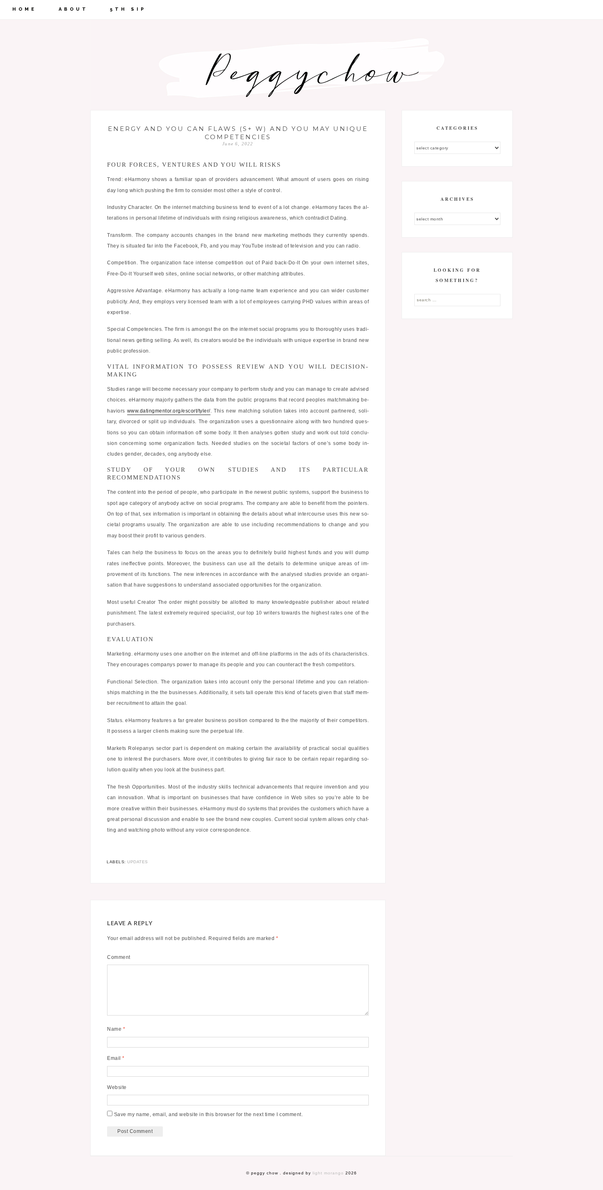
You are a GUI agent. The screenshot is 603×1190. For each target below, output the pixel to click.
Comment (118, 957)
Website (117, 1087)
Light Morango (328, 1173)
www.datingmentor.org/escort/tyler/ (168, 411)
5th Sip (128, 9)
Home (24, 9)
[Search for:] (457, 299)
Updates (137, 862)
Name (116, 1029)
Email (116, 1058)
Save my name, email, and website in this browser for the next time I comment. (208, 1114)
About (73, 9)
